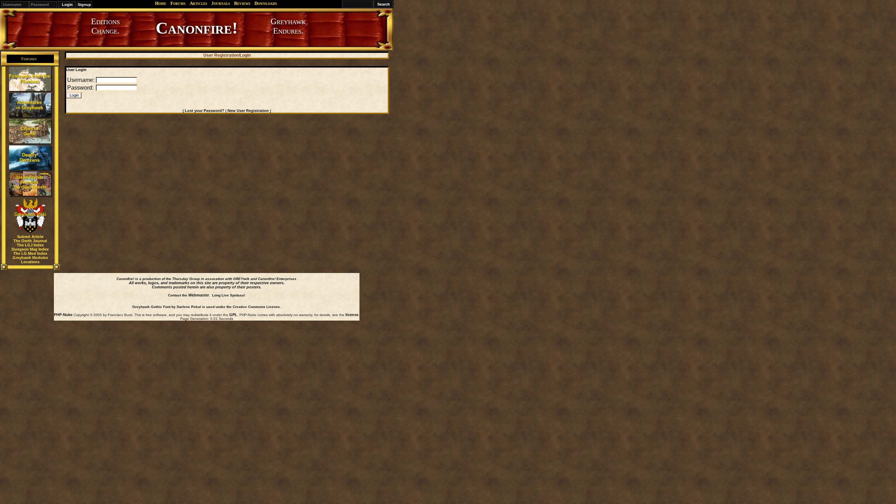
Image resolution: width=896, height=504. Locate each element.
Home (160, 3)
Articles (198, 3)
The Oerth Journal (30, 241)
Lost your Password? (204, 110)
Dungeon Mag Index (30, 249)
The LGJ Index (30, 245)
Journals (220, 3)
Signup (84, 4)
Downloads (265, 3)
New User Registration (248, 110)
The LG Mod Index (30, 253)
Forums (178, 3)
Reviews (242, 3)
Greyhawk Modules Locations (30, 259)
